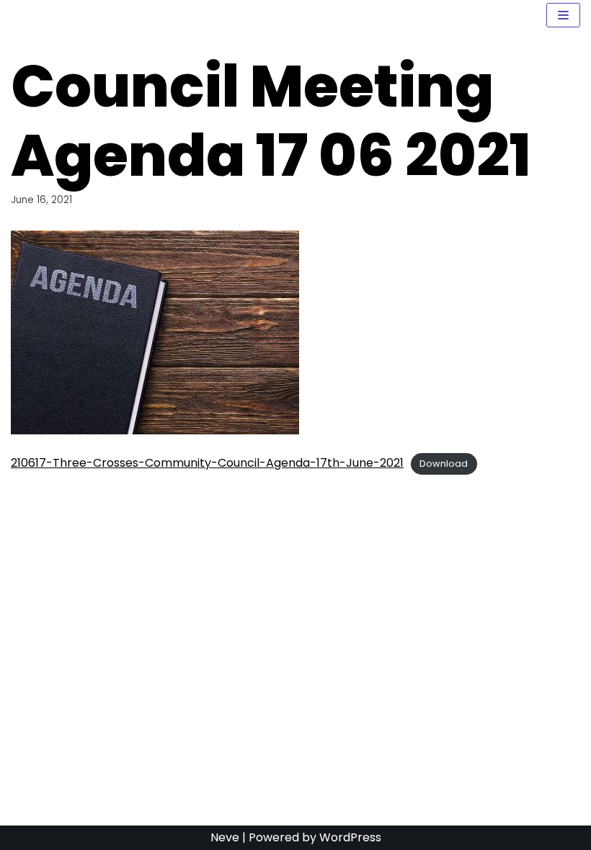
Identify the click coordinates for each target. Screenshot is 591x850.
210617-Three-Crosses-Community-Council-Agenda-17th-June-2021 (207, 463)
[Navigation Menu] (563, 15)
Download (443, 463)
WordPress (350, 837)
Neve (224, 837)
